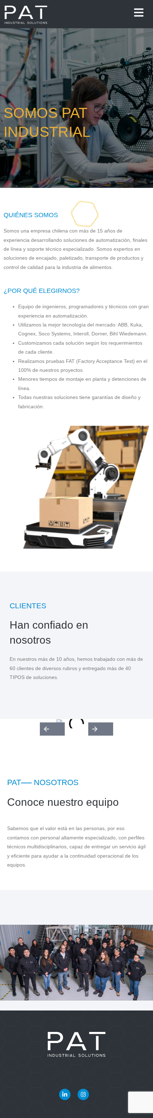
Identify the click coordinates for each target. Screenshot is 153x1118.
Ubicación (112, 1080)
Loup (87, 1108)
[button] (52, 728)
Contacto (39, 1080)
